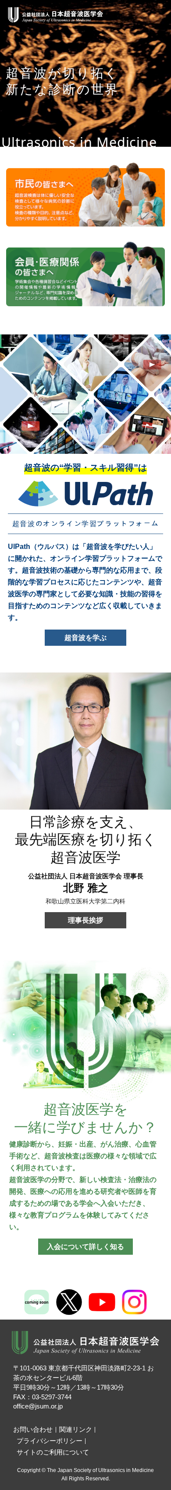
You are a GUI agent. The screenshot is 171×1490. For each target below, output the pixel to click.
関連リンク (75, 1429)
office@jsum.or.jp (38, 1406)
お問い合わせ (33, 1429)
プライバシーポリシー (49, 1440)
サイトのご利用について (53, 1452)
